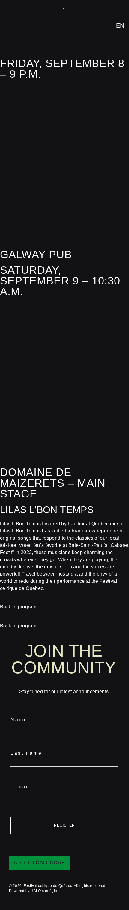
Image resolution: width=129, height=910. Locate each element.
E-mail (20, 786)
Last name (26, 753)
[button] (117, 43)
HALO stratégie (44, 891)
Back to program (18, 606)
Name (19, 719)
